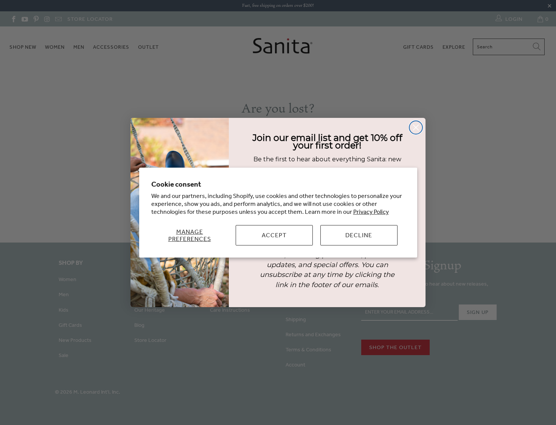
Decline (358, 235)
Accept (274, 235)
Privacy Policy (371, 211)
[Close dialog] (415, 127)
